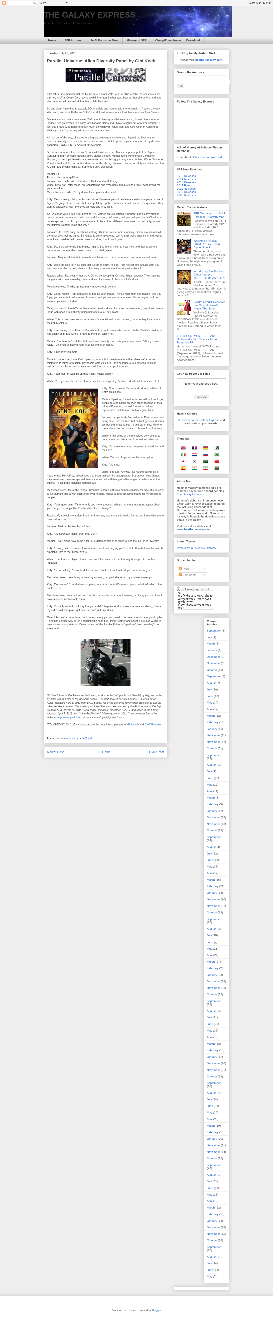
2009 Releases (186, 195)
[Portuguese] (215, 455)
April (209, 709)
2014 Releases (186, 179)
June (210, 696)
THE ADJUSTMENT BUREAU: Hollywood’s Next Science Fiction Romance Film (197, 339)
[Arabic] (204, 462)
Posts (185, 568)
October (212, 669)
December (213, 656)
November (213, 663)
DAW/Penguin (152, 724)
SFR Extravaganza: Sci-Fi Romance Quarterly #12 (209, 215)
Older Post (156, 752)
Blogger (156, 1310)
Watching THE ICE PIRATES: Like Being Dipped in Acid (206, 244)
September (214, 630)
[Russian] (204, 455)
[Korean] (193, 462)
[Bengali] (215, 469)
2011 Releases (186, 188)
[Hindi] (193, 469)
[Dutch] (193, 455)
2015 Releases (186, 175)
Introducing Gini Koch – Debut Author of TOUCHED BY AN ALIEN (209, 275)
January (212, 650)
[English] (182, 448)
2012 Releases (186, 185)
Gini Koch (133, 724)
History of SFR (137, 40)
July (209, 637)
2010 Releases (186, 191)
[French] (193, 448)
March (211, 643)
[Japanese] (182, 462)
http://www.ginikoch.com (71, 717)
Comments (189, 574)
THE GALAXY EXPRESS (90, 14)
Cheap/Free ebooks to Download (177, 40)
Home (52, 40)
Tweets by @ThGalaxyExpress (196, 547)
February (212, 722)
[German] (204, 448)
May (209, 702)
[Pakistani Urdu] (215, 448)
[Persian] (204, 469)
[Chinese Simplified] (215, 462)
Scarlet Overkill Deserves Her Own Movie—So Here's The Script (209, 305)
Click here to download (207, 157)
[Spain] (182, 469)
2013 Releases (186, 182)
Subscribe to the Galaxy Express (198, 420)
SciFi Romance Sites (104, 40)
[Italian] (182, 455)
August (211, 682)
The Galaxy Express (189, 494)
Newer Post (55, 752)
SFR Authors (73, 40)
